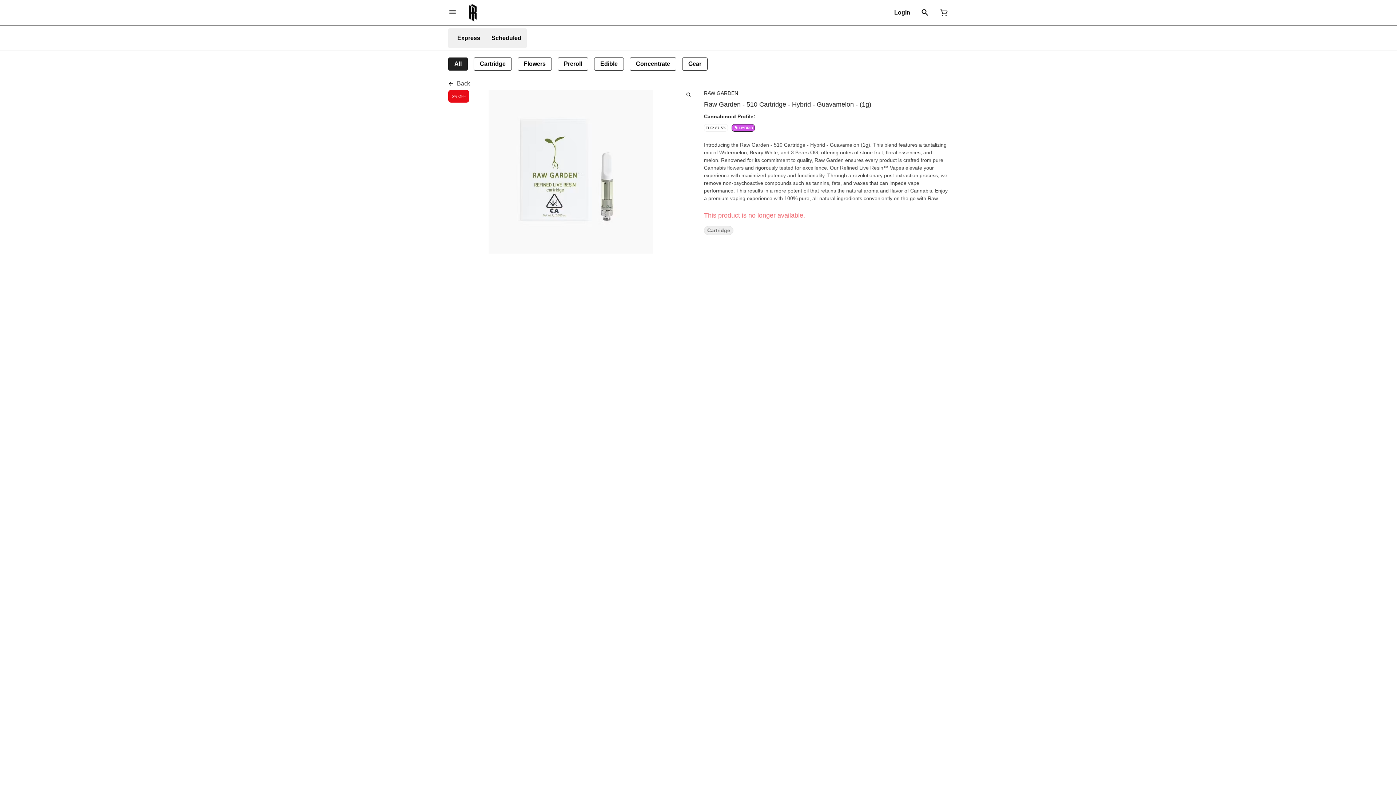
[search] (688, 94)
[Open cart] (942, 13)
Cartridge (718, 230)
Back (463, 83)
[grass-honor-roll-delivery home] (473, 13)
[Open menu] (452, 12)
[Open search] (925, 13)
